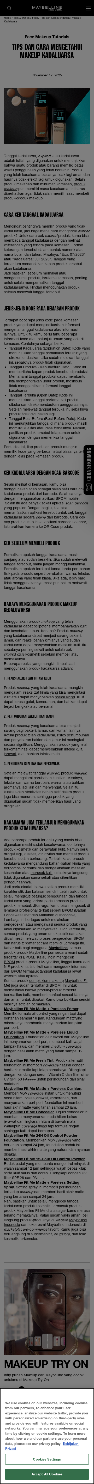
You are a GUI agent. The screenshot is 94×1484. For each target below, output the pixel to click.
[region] (47, 1436)
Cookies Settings (47, 1459)
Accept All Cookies (47, 1474)
